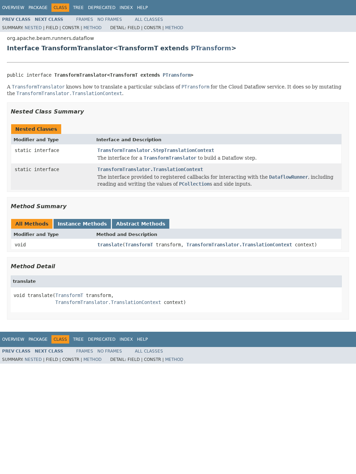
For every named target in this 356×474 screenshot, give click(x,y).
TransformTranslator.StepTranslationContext (155, 150)
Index (126, 7)
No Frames (109, 19)
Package (38, 7)
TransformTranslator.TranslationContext (150, 169)
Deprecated (101, 7)
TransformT (139, 244)
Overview (13, 7)
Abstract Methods (140, 224)
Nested (33, 27)
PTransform (211, 48)
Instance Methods (82, 224)
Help (142, 7)
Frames (84, 19)
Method (92, 27)
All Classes (149, 19)
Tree (78, 7)
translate (109, 244)
